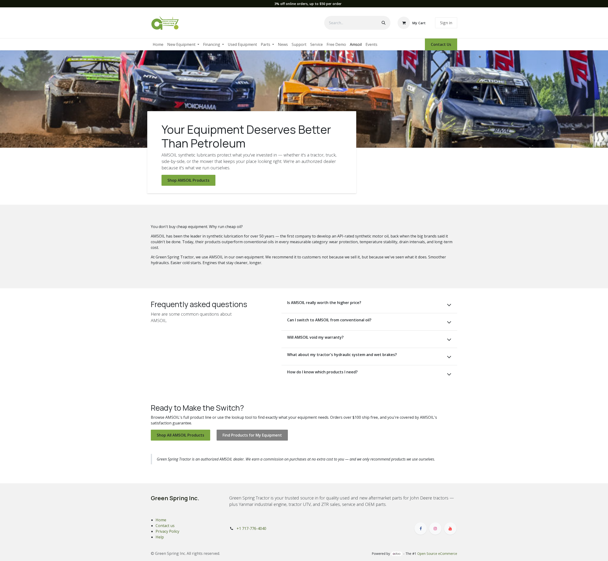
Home (161, 520)
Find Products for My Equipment (252, 435)
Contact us (165, 525)
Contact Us (441, 44)
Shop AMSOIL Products (188, 180)
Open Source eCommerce (437, 553)
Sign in (446, 22)
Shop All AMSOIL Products (180, 435)
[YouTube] (450, 528)
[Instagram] (435, 528)
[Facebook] (420, 528)
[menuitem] (158, 44)
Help (160, 537)
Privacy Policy (167, 531)
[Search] (383, 23)
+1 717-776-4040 (251, 528)
